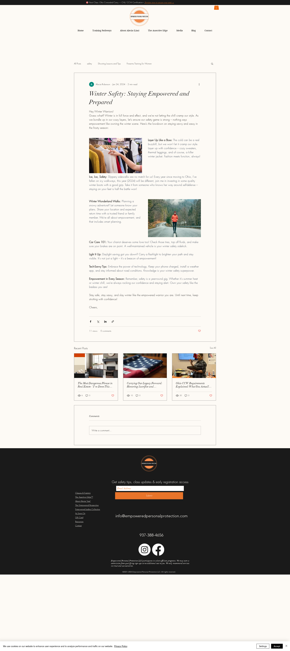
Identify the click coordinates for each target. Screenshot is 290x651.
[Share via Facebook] (90, 321)
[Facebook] (158, 550)
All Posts (77, 63)
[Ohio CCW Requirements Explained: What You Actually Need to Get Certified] (194, 365)
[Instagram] (145, 550)
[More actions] (199, 84)
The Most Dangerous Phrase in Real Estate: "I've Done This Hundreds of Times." (95, 385)
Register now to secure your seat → (159, 2)
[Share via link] (112, 321)
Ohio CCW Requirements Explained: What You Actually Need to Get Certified (193, 385)
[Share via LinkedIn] (105, 321)
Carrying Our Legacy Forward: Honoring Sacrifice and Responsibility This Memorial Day (144, 385)
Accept (277, 646)
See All (213, 347)
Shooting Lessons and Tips (109, 63)
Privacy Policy (120, 646)
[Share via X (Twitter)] (98, 321)
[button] (216, 7)
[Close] (286, 646)
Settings (263, 646)
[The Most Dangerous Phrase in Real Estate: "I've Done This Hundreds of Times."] (96, 365)
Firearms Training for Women (139, 63)
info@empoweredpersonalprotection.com (151, 516)
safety (89, 63)
